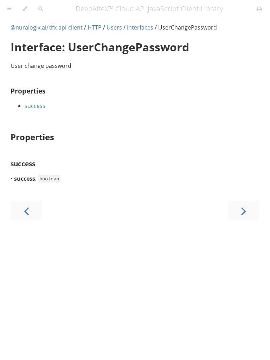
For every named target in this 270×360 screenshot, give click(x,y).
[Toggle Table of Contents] (9, 9)
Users (114, 27)
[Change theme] (25, 9)
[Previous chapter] (26, 210)
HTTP (95, 27)
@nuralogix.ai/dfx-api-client (47, 27)
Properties (28, 90)
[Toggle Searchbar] (40, 9)
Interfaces (140, 27)
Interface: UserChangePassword (100, 46)
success (35, 106)
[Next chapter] (243, 210)
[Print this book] (259, 9)
